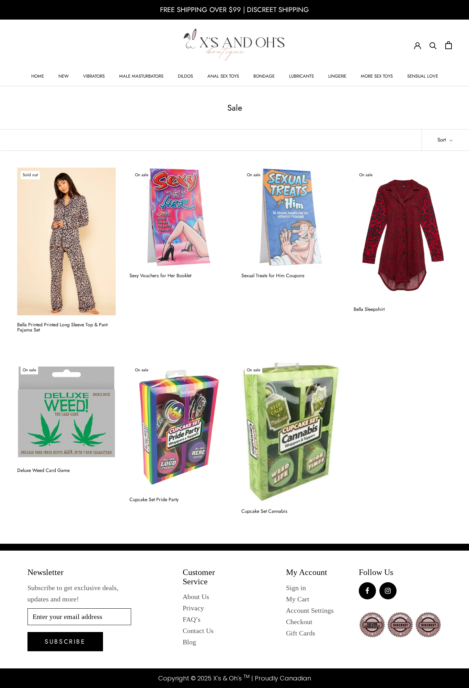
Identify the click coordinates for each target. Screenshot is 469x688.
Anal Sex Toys (223, 76)
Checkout (299, 621)
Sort (442, 140)
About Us (196, 596)
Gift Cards (300, 633)
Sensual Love (422, 76)
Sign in (296, 587)
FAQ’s (192, 619)
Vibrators (94, 76)
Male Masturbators (141, 76)
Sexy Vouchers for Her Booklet (160, 275)
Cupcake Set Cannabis (264, 511)
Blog (189, 642)
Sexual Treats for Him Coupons (273, 275)
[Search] (433, 45)
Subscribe (65, 641)
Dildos (185, 76)
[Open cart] (448, 45)
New (63, 76)
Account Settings (310, 610)
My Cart (297, 599)
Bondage (264, 76)
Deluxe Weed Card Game (43, 470)
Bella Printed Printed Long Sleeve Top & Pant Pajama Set (62, 327)
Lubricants (301, 76)
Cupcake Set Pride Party (154, 499)
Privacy (193, 608)
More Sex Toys (377, 76)
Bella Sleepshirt (369, 309)
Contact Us (198, 630)
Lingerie (337, 76)
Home (37, 76)
